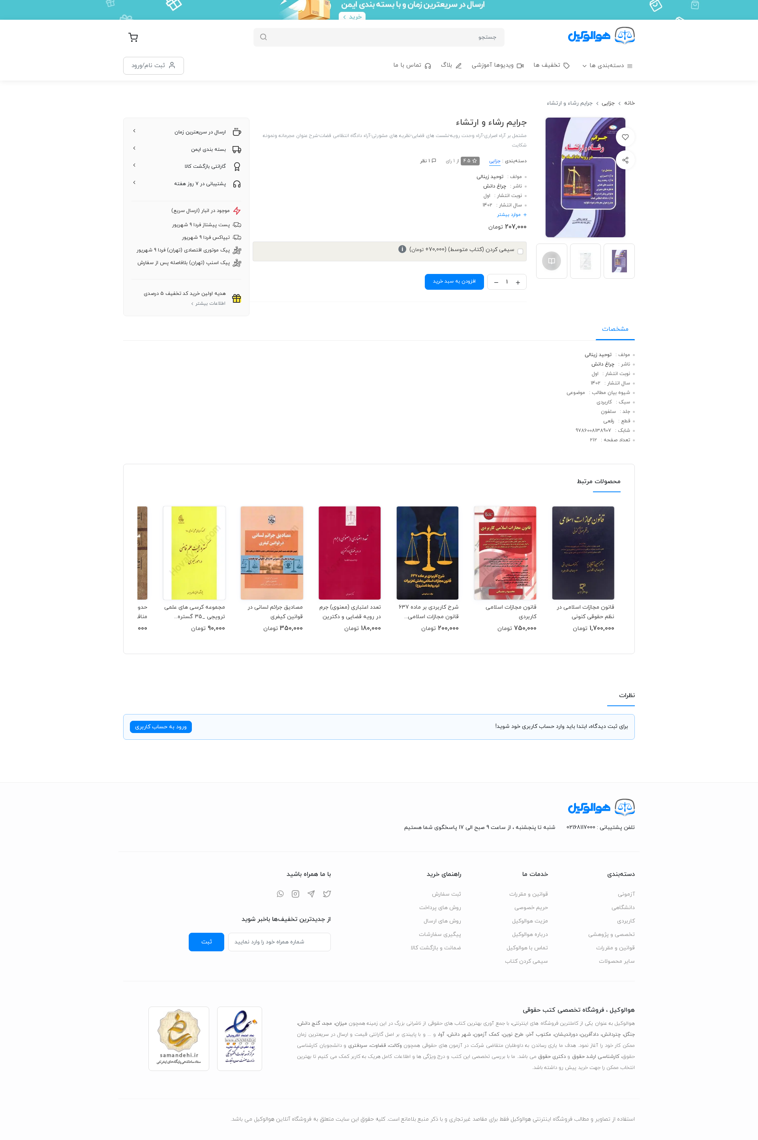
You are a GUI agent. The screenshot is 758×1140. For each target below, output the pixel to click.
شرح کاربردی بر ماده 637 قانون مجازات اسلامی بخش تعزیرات (429, 612)
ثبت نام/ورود (148, 65)
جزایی (608, 103)
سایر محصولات (617, 961)
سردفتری (357, 1045)
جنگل (629, 1034)
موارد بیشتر (509, 215)
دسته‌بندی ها (606, 66)
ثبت (206, 942)
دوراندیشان (566, 1034)
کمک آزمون (486, 1034)
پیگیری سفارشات (440, 934)
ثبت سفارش (446, 894)
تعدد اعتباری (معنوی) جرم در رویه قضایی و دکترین (350, 612)
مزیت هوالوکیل (530, 921)
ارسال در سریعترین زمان (200, 132)
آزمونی (626, 894)
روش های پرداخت (440, 907)
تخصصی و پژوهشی (611, 934)
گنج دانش (309, 1023)
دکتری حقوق (552, 1056)
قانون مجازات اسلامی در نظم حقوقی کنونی (585, 612)
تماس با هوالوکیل (527, 948)
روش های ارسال (442, 921)
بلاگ (446, 65)
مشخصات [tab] (615, 329)
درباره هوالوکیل (530, 934)
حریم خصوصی (531, 907)
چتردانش (611, 1034)
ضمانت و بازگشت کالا (436, 948)
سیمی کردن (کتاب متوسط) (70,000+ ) (458, 249)
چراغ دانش (494, 186)
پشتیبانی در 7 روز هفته (200, 184)
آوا (442, 1034)
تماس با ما (407, 65)
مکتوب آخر (539, 1034)
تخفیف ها (546, 65)
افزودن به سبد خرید (454, 281)
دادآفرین (589, 1034)
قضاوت (378, 1045)
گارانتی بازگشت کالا (205, 166)
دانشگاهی (623, 907)
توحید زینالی (490, 176)
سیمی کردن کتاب (526, 961)
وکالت (395, 1045)
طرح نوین (513, 1034)
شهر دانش (459, 1034)
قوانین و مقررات (615, 948)
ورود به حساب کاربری (161, 727)
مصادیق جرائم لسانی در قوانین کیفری (275, 612)
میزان (341, 1023)
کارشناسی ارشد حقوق (595, 1056)
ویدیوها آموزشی (493, 65)
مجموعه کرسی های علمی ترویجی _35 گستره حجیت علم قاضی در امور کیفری (194, 612)
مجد (327, 1023)
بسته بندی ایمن (208, 149)
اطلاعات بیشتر (210, 303)
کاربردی (626, 921)
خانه (629, 103)
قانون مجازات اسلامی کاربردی (511, 612)
